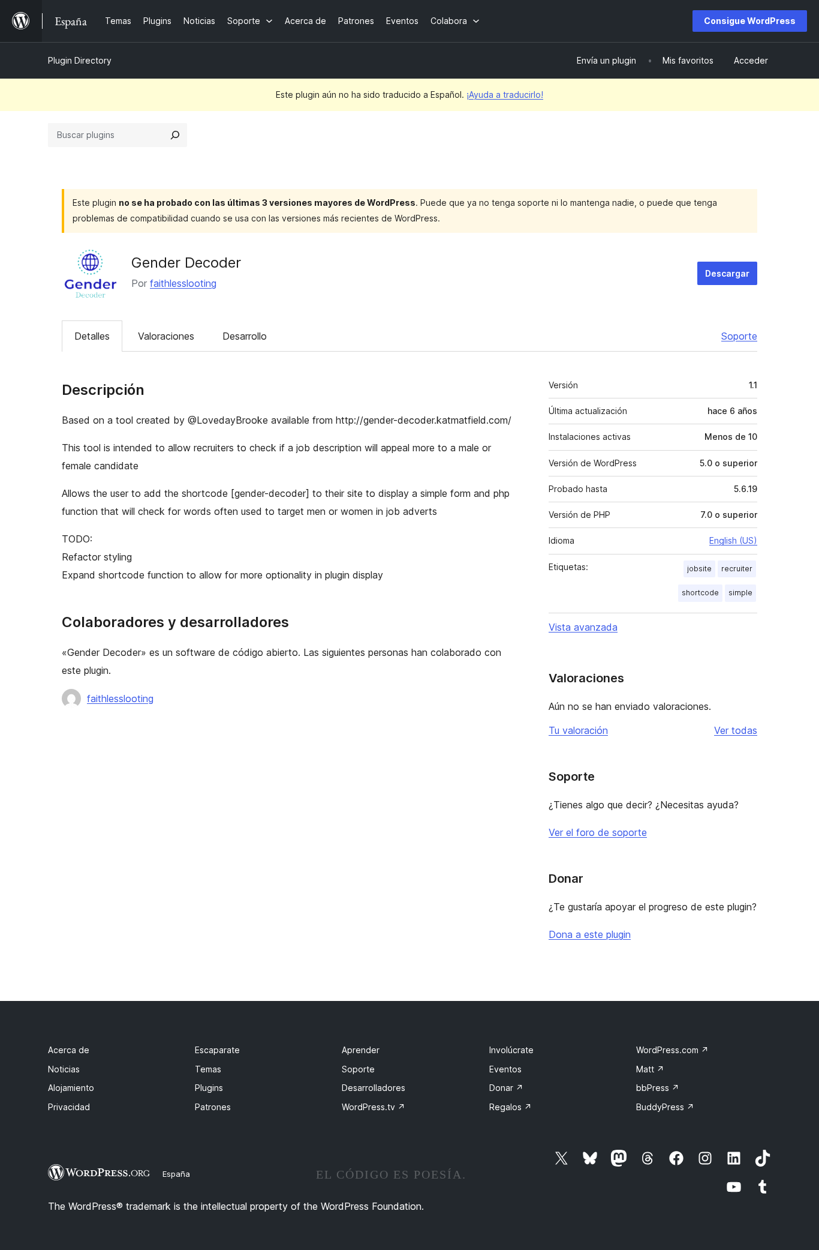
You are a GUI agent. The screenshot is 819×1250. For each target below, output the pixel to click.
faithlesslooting (183, 283)
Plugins (209, 1088)
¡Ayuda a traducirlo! (504, 94)
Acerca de (68, 1050)
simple (740, 592)
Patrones (213, 1107)
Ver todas (735, 730)
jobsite (699, 568)
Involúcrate (511, 1050)
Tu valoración (578, 730)
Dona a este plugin (590, 934)
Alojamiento (71, 1088)
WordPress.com (672, 1050)
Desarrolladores (373, 1088)
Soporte (739, 336)
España (176, 1174)
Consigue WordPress (750, 21)
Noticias (64, 1069)
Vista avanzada (583, 627)
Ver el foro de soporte (598, 832)
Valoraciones (166, 336)
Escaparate (217, 1050)
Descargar (727, 273)
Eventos (505, 1069)
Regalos (510, 1107)
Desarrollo (244, 336)
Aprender (361, 1050)
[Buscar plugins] (175, 135)
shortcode (700, 592)
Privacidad (69, 1107)
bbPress (657, 1088)
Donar (506, 1088)
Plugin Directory (80, 60)
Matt (650, 1069)
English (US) (733, 540)
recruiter (736, 568)
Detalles (92, 336)
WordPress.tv (373, 1107)
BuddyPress (665, 1107)
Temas (208, 1069)
